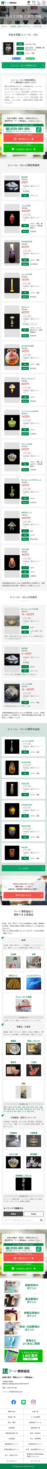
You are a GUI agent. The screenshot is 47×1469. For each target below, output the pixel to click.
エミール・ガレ (30, 44)
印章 (32, 1111)
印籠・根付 (30, 1107)
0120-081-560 (12, 1388)
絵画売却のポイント (35, 1444)
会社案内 (12, 1438)
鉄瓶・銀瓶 (21, 1107)
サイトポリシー (11, 1461)
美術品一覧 (12, 1417)
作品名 (33, 1214)
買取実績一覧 (35, 1428)
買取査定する (24, 138)
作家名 (13, 1214)
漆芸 (28, 1111)
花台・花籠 (38, 1107)
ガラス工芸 (29, 47)
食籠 (19, 1111)
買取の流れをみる (23, 895)
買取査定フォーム (35, 1422)
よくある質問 (35, 1417)
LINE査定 (12, 1428)
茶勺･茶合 (13, 1111)
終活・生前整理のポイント (35, 1449)
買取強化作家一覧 (12, 1433)
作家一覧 (35, 1411)
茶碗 (8, 1109)
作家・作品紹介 (35, 1433)
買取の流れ (12, 1411)
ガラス (24, 1111)
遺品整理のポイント (12, 1444)
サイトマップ (35, 1461)
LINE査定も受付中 (24, 149)
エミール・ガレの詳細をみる (23, 65)
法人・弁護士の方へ (12, 1455)
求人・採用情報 (35, 1438)
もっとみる (23, 868)
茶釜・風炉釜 (24, 1109)
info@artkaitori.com (15, 1392)
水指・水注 (15, 1109)
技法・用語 (12, 1422)
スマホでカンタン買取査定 (23, 145)
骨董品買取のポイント (11, 1449)
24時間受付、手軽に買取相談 (23, 134)
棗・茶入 (33, 1109)
